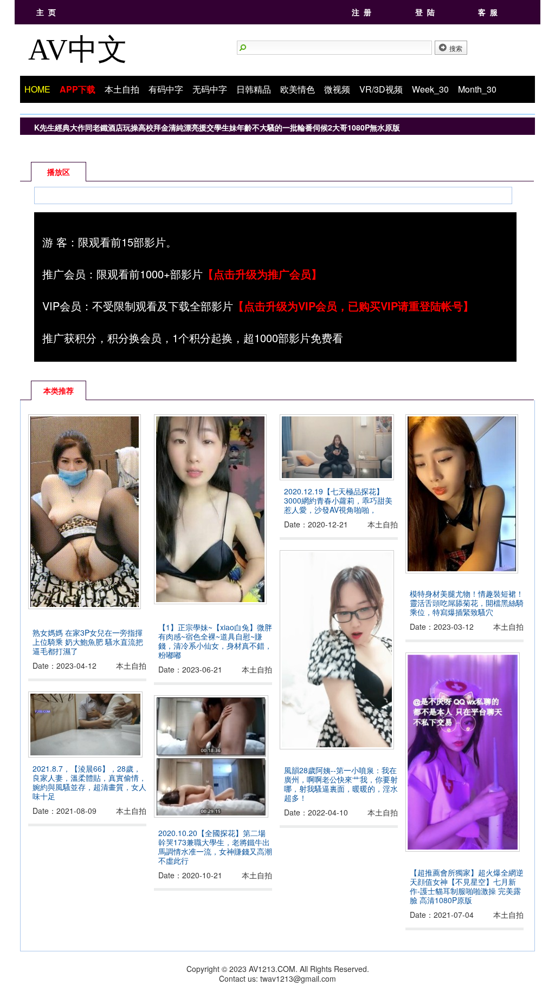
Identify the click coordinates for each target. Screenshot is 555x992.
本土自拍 (122, 89)
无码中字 (209, 89)
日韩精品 (253, 89)
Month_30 (477, 89)
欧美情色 (297, 89)
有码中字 (166, 89)
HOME (37, 89)
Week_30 (430, 89)
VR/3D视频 (381, 89)
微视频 (337, 89)
